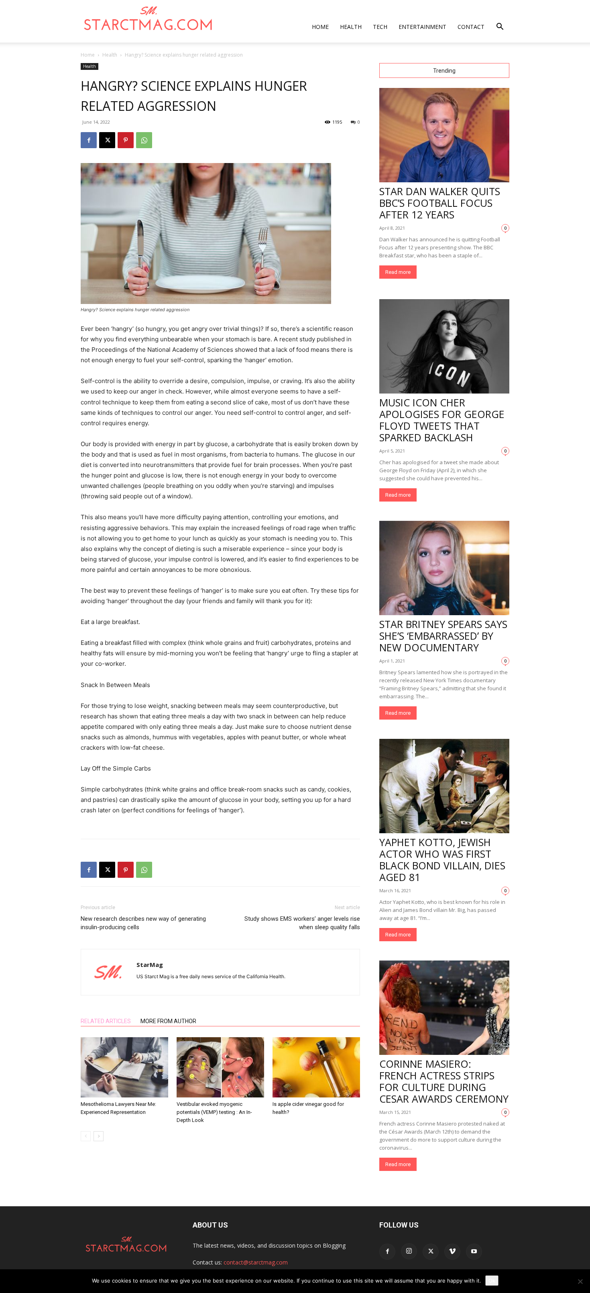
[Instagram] (409, 1251)
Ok (491, 1280)
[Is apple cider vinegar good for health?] (316, 1067)
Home (320, 27)
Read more (398, 272)
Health (351, 27)
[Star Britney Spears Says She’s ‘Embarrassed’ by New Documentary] (444, 568)
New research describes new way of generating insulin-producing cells (143, 923)
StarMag (149, 965)
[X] (107, 140)
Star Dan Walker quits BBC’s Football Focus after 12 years (439, 202)
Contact (471, 27)
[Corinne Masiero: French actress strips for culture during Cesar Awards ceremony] (444, 1008)
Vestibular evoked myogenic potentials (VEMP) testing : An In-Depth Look (214, 1112)
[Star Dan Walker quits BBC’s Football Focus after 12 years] (444, 135)
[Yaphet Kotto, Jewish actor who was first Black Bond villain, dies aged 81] (444, 786)
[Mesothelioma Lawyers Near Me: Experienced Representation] (124, 1067)
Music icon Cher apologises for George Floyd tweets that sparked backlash (442, 420)
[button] (499, 27)
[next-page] (99, 1136)
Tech (380, 27)
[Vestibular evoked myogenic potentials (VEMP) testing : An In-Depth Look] (220, 1067)
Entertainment (422, 27)
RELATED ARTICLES (106, 1021)
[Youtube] (474, 1252)
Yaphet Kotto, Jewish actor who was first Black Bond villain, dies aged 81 (442, 859)
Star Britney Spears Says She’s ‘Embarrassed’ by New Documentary (443, 635)
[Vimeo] (452, 1252)
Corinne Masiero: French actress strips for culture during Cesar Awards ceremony (444, 1081)
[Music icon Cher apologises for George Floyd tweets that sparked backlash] (444, 346)
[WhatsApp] (144, 140)
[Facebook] (89, 140)
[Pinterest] (126, 140)
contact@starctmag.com (256, 1262)
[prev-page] (86, 1136)
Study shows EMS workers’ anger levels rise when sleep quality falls (302, 923)
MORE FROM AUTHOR (168, 1021)
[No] (580, 1281)
